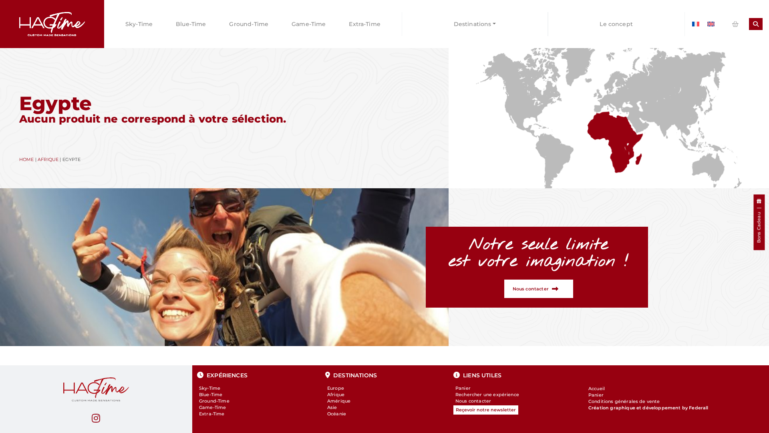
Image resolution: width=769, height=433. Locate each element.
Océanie (336, 414)
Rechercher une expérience (487, 394)
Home (26, 159)
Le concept (616, 24)
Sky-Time (139, 24)
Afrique (48, 159)
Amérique (338, 401)
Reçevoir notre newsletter (486, 410)
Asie (332, 407)
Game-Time (309, 24)
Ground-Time (248, 24)
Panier (463, 388)
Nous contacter (473, 401)
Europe (335, 388)
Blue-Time (191, 24)
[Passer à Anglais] (711, 24)
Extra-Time (364, 24)
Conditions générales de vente (624, 401)
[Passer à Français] (695, 24)
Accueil (596, 388)
